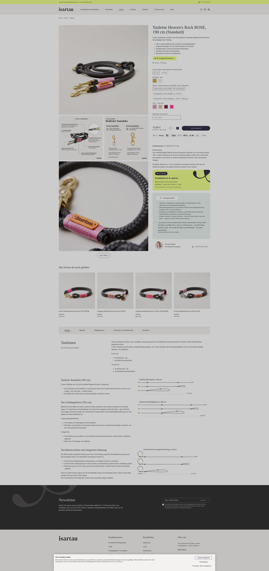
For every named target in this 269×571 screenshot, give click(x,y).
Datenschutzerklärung (117, 561)
